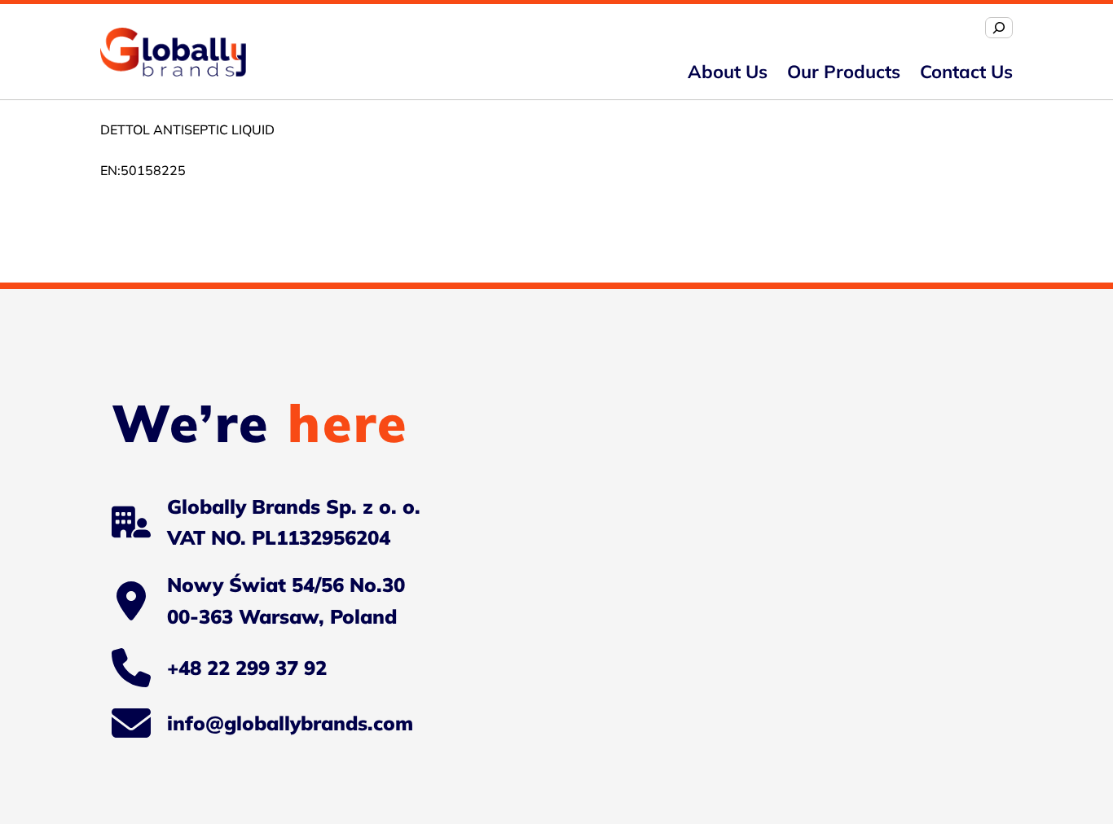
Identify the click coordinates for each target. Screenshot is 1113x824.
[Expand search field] (999, 27)
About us (728, 71)
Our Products (843, 71)
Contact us (966, 71)
